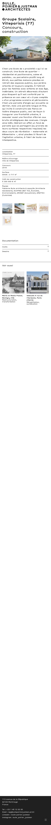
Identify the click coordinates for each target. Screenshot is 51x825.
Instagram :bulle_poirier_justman (17, 817)
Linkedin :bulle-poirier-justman (16, 815)
